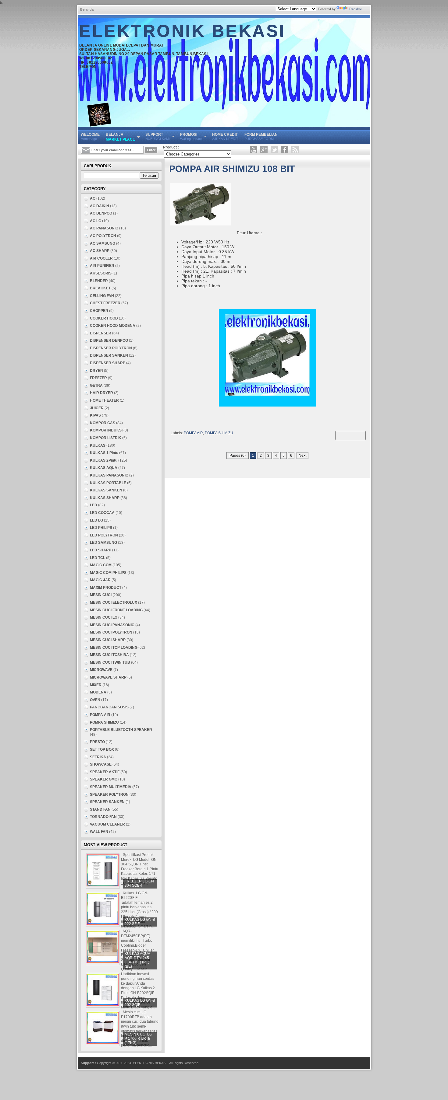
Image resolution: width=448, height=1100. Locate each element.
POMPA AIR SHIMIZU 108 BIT (232, 169)
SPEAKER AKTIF (104, 772)
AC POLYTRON (103, 236)
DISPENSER (100, 333)
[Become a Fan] (284, 149)
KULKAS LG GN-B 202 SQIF (140, 1002)
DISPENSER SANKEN (109, 355)
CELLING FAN (102, 296)
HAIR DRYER (101, 393)
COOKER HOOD (104, 318)
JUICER (97, 408)
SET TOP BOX (102, 749)
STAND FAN (100, 809)
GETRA (96, 385)
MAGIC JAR (100, 580)
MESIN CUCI (101, 595)
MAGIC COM (101, 565)
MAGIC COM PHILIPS (108, 573)
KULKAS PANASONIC (109, 475)
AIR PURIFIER (102, 266)
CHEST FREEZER (105, 303)
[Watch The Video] (253, 149)
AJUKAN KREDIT (225, 136)
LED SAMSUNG (103, 542)
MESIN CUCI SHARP (108, 640)
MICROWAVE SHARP (108, 677)
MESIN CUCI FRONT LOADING (116, 610)
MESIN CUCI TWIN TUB (110, 662)
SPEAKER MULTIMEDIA (110, 787)
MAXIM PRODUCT (105, 587)
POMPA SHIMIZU (219, 433)
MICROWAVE (101, 670)
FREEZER (98, 378)
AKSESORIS (101, 273)
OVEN (95, 700)
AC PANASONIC (104, 228)
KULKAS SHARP (104, 498)
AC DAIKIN (99, 206)
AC (92, 198)
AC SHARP (99, 251)
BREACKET (100, 288)
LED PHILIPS (101, 528)
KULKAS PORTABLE (108, 483)
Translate (355, 9)
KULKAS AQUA (103, 468)
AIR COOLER (101, 258)
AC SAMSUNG (102, 243)
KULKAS (97, 445)
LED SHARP (100, 550)
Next (302, 455)
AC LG (95, 221)
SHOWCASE (101, 764)
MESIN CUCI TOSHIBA (109, 655)
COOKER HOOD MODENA (112, 325)
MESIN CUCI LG (103, 617)
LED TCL (97, 558)
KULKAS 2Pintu (103, 460)
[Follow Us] (274, 149)
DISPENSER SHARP (107, 363)
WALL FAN (99, 831)
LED (93, 505)
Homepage (90, 136)
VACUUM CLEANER (107, 824)
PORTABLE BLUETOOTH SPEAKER (121, 730)
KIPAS (95, 415)
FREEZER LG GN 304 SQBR (139, 883)
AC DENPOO (101, 213)
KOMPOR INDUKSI (106, 430)
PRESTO (97, 742)
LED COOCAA (102, 513)
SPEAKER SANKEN (107, 802)
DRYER (96, 370)
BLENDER (99, 281)
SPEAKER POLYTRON (109, 794)
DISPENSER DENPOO (109, 340)
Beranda (87, 9)
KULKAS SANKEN (106, 490)
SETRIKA (98, 757)
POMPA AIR (193, 433)
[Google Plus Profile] (264, 149)
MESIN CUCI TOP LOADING (113, 647)
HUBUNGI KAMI (157, 136)
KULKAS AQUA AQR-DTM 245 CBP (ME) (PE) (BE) (137, 960)
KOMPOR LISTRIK (105, 438)
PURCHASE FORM (261, 136)
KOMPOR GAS (102, 423)
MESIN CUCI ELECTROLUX (113, 602)
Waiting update (191, 136)
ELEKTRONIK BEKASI (182, 31)
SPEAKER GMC (103, 779)
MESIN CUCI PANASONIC (112, 625)
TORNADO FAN (103, 817)
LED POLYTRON (104, 535)
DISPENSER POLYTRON (111, 348)
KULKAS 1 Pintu (104, 453)
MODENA (98, 692)
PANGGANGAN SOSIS (109, 707)
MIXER (95, 685)
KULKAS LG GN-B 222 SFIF (140, 921)
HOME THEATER (104, 400)
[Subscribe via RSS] (295, 149)
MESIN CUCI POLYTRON (111, 632)
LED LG (96, 520)
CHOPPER (99, 311)
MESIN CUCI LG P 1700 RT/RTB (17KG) (138, 1038)
